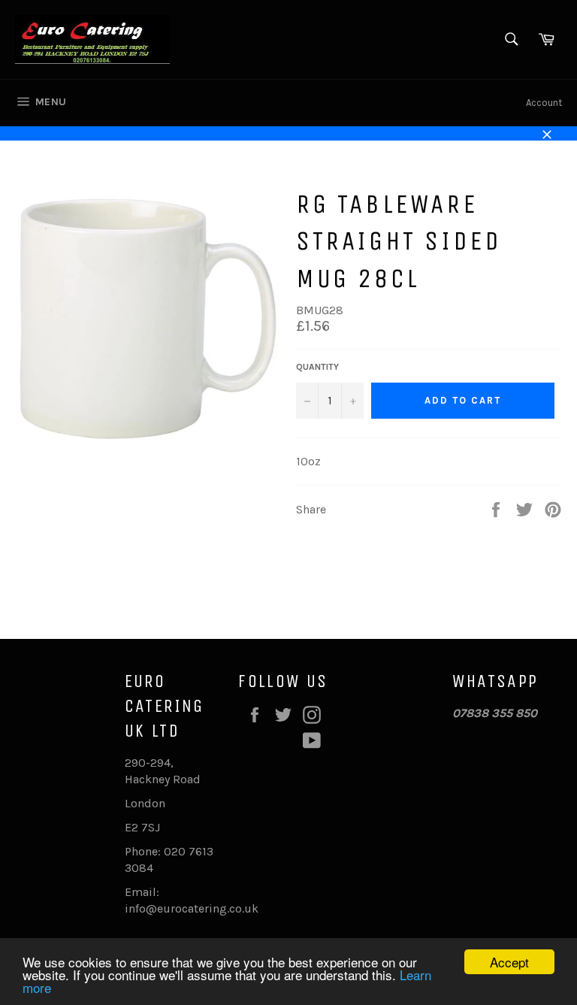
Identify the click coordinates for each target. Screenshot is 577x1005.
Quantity (317, 367)
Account (544, 102)
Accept (509, 961)
